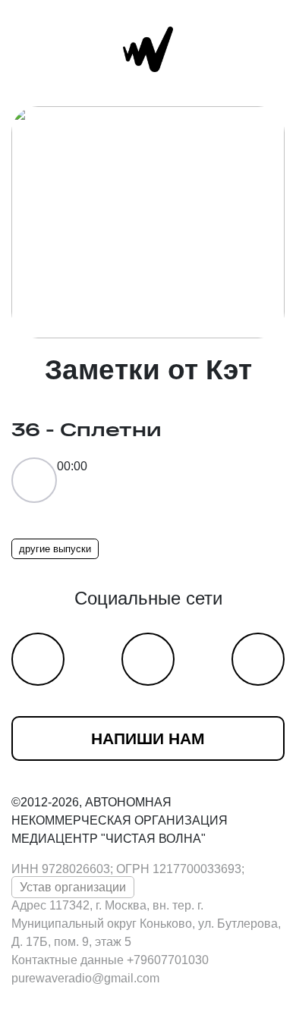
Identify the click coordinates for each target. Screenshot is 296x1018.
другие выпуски (55, 549)
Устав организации (73, 887)
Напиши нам (148, 738)
